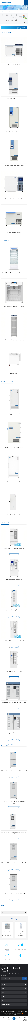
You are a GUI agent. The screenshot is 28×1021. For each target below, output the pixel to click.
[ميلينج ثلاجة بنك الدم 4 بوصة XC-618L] (14, 660)
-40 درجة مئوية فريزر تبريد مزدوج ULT (14, 447)
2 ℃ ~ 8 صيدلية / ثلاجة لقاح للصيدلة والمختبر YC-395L (7, 932)
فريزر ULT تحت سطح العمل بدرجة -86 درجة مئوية (14, 198)
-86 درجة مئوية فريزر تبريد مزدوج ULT (14, 98)
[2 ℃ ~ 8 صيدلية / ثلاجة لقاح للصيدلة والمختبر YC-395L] (7, 926)
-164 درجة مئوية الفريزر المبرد (14, 64)
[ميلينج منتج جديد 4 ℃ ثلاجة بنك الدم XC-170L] (14, 537)
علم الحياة (10, 11)
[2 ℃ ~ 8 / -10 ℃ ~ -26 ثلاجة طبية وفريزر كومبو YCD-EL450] (14, 790)
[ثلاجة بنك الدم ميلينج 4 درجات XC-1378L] (14, 721)
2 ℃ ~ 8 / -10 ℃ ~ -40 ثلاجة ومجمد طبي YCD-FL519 (14, 893)
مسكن (4, 11)
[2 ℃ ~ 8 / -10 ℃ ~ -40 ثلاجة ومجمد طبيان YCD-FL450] (14, 851)
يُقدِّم (24, 979)
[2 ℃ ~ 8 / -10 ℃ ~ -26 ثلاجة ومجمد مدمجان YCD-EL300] (14, 759)
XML (15, 1014)
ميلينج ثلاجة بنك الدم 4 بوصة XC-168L (14, 579)
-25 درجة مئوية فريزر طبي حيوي (14, 514)
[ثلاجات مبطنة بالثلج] (14, 359)
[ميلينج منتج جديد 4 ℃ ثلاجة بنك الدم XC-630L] (14, 629)
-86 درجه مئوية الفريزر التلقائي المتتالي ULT (14, 165)
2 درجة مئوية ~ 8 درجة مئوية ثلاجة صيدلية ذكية (13, 340)
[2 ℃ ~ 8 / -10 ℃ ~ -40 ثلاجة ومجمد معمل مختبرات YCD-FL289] (14, 820)
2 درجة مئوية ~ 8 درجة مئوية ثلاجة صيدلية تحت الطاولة (14, 306)
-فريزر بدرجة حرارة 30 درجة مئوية (14, 481)
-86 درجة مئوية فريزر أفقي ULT (14, 232)
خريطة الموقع (10, 1014)
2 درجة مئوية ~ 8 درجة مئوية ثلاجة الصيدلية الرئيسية (14, 272)
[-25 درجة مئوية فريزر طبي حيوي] (14, 500)
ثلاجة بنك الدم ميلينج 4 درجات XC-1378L (14, 733)
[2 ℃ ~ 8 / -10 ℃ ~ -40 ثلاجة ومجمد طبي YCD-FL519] (14, 882)
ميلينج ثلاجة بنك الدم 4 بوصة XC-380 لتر (14, 610)
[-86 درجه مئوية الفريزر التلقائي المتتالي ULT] (14, 150)
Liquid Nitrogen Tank (16, 19)
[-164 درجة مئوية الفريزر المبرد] (14, 50)
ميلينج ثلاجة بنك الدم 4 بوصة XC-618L (14, 671)
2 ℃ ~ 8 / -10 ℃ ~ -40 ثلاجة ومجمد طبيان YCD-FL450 (14, 863)
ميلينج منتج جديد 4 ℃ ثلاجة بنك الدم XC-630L (14, 640)
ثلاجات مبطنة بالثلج (14, 373)
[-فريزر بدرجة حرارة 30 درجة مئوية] (14, 466)
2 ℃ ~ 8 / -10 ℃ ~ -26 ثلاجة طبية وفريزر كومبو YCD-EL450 (14, 802)
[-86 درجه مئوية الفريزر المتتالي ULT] (14, 117)
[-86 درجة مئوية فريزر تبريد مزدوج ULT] (14, 83)
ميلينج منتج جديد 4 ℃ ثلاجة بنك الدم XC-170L (14, 548)
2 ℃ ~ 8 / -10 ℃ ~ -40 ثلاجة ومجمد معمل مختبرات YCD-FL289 (14, 833)
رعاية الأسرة (25, 21)
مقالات (4, 1014)
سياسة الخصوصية (21, 1014)
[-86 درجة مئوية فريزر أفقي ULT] (14, 217)
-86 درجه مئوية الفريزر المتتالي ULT (14, 131)
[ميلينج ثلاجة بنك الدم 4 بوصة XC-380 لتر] (14, 598)
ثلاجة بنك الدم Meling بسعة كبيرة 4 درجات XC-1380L (14, 702)
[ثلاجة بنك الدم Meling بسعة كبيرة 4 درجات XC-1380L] (14, 691)
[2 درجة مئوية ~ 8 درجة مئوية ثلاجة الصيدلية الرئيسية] (14, 258)
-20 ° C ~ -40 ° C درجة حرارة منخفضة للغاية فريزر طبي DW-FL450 (20, 932)
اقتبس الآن (20, 28)
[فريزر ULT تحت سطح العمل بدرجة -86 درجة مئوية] (14, 184)
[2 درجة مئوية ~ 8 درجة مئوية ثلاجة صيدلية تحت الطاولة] (14, 292)
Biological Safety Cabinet (12, 19)
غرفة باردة (20, 21)
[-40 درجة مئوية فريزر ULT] (14, 399)
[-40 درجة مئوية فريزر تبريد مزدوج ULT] (14, 433)
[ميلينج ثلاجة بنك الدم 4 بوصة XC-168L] (14, 568)
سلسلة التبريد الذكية (7, 19)
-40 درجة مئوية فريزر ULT (14, 414)
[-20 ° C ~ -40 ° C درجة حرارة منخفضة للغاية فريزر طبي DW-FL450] (20, 926)
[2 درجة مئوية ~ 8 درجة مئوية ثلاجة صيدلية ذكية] (14, 325)
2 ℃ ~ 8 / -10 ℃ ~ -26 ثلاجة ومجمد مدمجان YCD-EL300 (14, 770)
